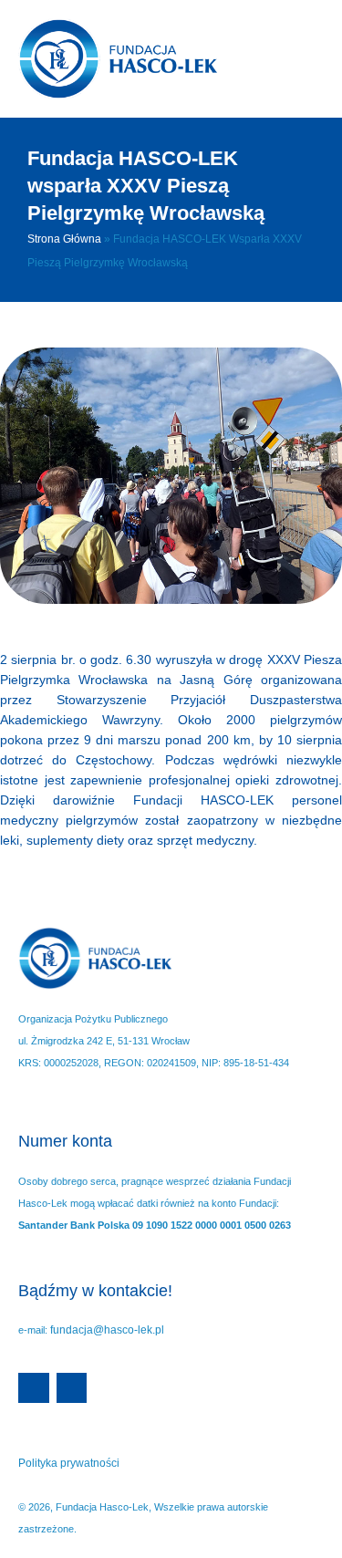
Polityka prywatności (68, 1463)
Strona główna (64, 239)
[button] (285, 59)
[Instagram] (72, 1388)
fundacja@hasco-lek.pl (107, 1330)
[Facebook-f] (33, 1388)
